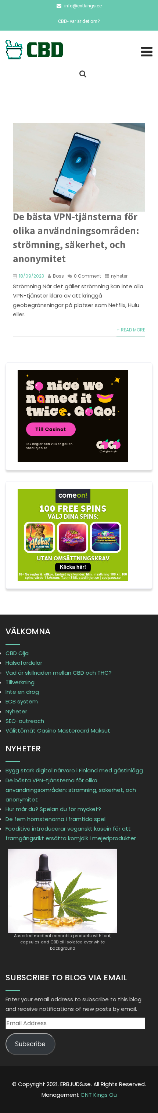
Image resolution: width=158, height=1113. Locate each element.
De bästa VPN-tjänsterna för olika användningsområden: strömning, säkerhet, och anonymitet (76, 237)
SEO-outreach (25, 721)
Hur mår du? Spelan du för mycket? (53, 809)
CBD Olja (17, 653)
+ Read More (130, 330)
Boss (58, 276)
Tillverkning (20, 682)
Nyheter (16, 711)
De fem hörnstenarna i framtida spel (55, 819)
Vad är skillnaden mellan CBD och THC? (59, 673)
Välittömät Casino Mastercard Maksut (58, 730)
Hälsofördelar (24, 663)
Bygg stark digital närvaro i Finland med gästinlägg (74, 770)
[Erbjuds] (42, 49)
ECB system (22, 701)
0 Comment (87, 276)
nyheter (119, 276)
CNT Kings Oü (98, 1095)
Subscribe (30, 1044)
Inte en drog (22, 692)
